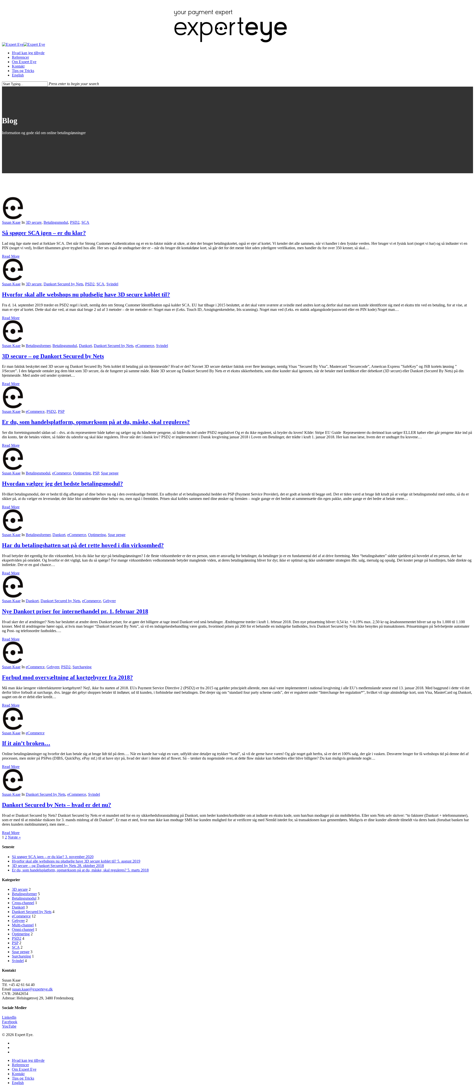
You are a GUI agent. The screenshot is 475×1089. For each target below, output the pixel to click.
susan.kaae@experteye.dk (32, 989)
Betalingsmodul (56, 222)
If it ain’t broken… (26, 743)
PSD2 (74, 222)
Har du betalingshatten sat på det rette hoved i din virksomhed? (83, 545)
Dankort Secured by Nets (63, 284)
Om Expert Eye (24, 62)
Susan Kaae (11, 222)
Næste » (14, 837)
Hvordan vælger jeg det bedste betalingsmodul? (62, 483)
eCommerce (144, 346)
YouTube (9, 1026)
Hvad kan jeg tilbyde (28, 53)
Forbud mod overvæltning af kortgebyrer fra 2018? (67, 677)
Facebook (9, 1022)
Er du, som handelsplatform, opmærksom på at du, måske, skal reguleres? (96, 422)
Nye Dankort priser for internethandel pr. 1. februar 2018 (75, 611)
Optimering (82, 473)
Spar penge (110, 473)
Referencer (20, 57)
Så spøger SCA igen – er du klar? (44, 233)
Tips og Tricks (23, 71)
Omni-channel (23, 929)
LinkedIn (9, 1017)
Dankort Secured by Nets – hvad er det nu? (56, 805)
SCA (85, 222)
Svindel (112, 284)
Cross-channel (23, 903)
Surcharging (82, 667)
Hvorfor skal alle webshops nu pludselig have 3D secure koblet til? (86, 294)
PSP (61, 411)
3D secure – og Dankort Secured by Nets (53, 356)
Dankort (85, 346)
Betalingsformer (38, 346)
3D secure (34, 222)
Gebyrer (109, 601)
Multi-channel (23, 925)
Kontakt (18, 66)
